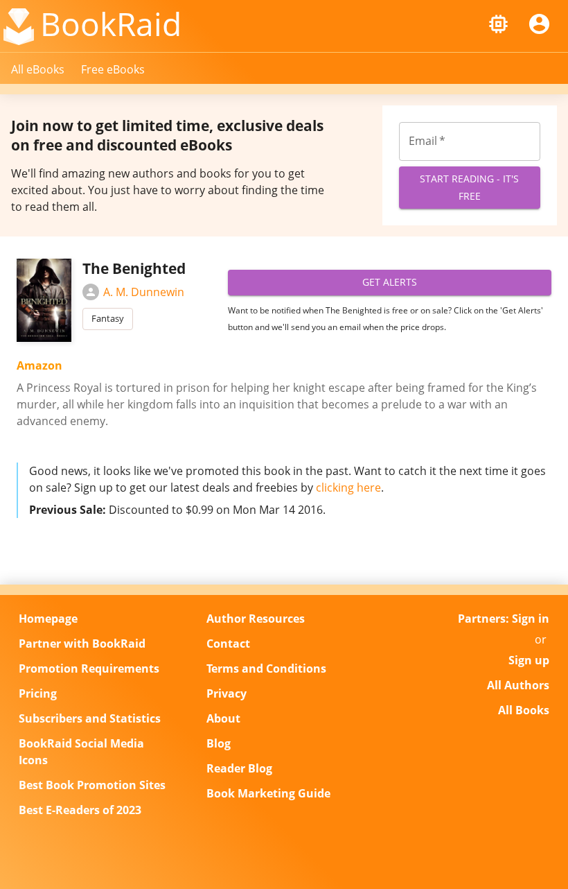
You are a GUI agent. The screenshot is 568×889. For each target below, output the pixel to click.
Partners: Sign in (503, 618)
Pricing (38, 693)
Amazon (39, 365)
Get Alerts (389, 281)
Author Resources (255, 618)
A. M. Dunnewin (143, 292)
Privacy (226, 693)
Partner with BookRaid (82, 643)
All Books (523, 710)
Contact (228, 643)
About (223, 718)
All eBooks (37, 69)
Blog (218, 743)
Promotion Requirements (89, 668)
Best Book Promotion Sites (92, 785)
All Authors (518, 685)
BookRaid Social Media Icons (81, 752)
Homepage (48, 618)
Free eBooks (113, 69)
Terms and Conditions (266, 668)
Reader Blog (239, 768)
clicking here (348, 487)
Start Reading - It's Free (469, 187)
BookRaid (110, 23)
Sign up (528, 660)
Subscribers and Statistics (90, 718)
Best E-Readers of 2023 (80, 810)
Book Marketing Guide (268, 793)
